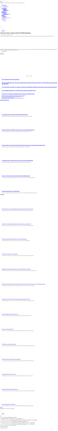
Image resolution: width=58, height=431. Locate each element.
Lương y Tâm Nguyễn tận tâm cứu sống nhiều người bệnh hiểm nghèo (16, 175)
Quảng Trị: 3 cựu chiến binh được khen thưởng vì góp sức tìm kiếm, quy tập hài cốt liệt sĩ (13, 96)
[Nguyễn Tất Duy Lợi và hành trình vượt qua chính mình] (8, 357)
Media (2, 19)
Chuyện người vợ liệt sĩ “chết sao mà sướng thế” (8, 97)
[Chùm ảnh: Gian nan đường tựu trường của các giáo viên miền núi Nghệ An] (8, 237)
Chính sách (3, 11)
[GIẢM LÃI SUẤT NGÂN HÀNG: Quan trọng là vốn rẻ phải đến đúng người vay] (8, 128)
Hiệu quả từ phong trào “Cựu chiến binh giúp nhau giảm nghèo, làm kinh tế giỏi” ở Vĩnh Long (14, 95)
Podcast (4, 20)
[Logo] (1, 2)
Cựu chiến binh (4, 5)
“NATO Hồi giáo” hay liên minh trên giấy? (9, 344)
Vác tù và (4, 10)
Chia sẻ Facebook (4, 51)
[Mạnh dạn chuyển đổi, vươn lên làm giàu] (8, 402)
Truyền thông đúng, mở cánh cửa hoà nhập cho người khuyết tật (15, 114)
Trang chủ (3, 30)
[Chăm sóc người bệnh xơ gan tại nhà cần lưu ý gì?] (8, 312)
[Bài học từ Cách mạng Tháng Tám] (8, 327)
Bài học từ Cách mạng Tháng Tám (7, 329)
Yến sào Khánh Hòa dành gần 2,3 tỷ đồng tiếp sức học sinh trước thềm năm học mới (19, 90)
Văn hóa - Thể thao (4, 16)
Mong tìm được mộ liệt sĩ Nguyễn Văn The (9, 374)
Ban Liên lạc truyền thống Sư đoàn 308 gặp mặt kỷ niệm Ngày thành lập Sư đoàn (18, 93)
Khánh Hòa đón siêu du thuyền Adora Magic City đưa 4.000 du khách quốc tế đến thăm (13, 98)
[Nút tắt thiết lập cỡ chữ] (2, 26)
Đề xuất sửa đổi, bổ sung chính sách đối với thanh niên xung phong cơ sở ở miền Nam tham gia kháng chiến (23, 145)
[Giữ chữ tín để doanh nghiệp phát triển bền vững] (8, 387)
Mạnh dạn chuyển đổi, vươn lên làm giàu (8, 404)
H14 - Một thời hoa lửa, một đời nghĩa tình (10, 79)
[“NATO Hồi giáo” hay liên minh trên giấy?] (8, 342)
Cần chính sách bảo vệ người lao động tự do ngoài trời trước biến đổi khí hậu (17, 160)
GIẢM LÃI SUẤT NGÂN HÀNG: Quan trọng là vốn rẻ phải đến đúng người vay (18, 129)
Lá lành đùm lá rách (5, 10)
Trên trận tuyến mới (5, 6)
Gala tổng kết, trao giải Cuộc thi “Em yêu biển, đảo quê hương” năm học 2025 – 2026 (16, 299)
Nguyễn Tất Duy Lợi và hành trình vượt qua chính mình (11, 359)
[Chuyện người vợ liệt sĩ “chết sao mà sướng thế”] (8, 252)
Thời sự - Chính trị (4, 8)
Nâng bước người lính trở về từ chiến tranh (10, 191)
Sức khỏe (3, 15)
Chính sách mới (5, 13)
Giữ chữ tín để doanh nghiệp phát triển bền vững (10, 389)
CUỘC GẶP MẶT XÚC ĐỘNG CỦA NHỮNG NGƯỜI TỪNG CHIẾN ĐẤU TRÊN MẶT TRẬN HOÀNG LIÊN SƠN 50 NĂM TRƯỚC (29, 87)
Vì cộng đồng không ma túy (6, 17)
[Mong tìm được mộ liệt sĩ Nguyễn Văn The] (8, 372)
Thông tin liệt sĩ (4, 18)
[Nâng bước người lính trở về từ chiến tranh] (8, 189)
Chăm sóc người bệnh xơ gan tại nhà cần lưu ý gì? (10, 314)
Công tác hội (5, 7)
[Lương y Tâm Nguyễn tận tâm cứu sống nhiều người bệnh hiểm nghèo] (8, 174)
